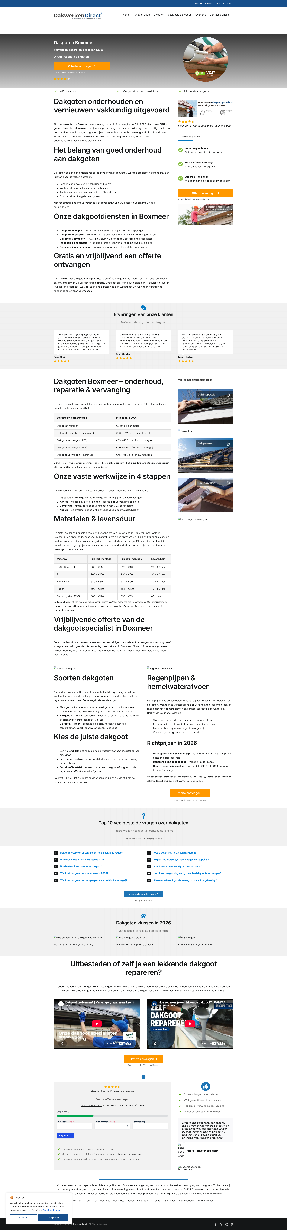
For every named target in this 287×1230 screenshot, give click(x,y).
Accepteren (53, 1217)
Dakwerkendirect (79, 1224)
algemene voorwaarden (129, 1154)
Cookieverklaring (51, 1210)
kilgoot (76, 723)
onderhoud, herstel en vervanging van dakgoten (184, 1185)
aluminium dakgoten (89, 541)
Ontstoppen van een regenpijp (171, 753)
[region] (39, 1208)
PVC (90, 238)
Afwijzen (23, 1217)
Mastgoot (65, 707)
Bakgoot (65, 715)
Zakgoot (65, 723)
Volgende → (65, 1135)
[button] (97, 852)
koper (120, 238)
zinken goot (118, 136)
